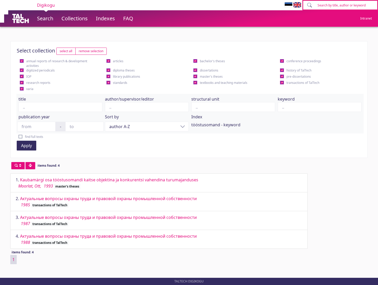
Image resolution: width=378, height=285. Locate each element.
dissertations (209, 70)
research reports (38, 83)
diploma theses (124, 70)
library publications (126, 76)
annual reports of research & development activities (56, 63)
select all (66, 51)
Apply (26, 145)
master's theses (211, 76)
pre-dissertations (298, 76)
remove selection (91, 51)
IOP (28, 76)
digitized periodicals (40, 70)
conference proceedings (303, 61)
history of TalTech (298, 70)
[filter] (18, 165)
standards (120, 83)
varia (29, 89)
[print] (30, 165)
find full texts (34, 137)
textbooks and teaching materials (223, 83)
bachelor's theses (212, 61)
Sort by (112, 117)
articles (118, 61)
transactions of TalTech (302, 83)
